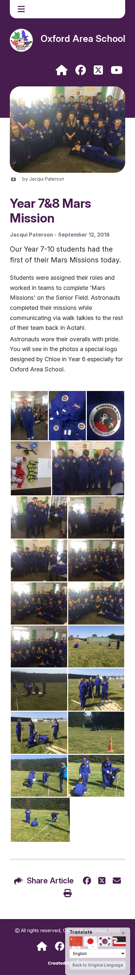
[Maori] (119, 941)
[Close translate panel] (123, 933)
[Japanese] (90, 941)
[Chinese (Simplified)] (76, 941)
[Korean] (104, 941)
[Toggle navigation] (22, 9)
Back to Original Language (97, 965)
